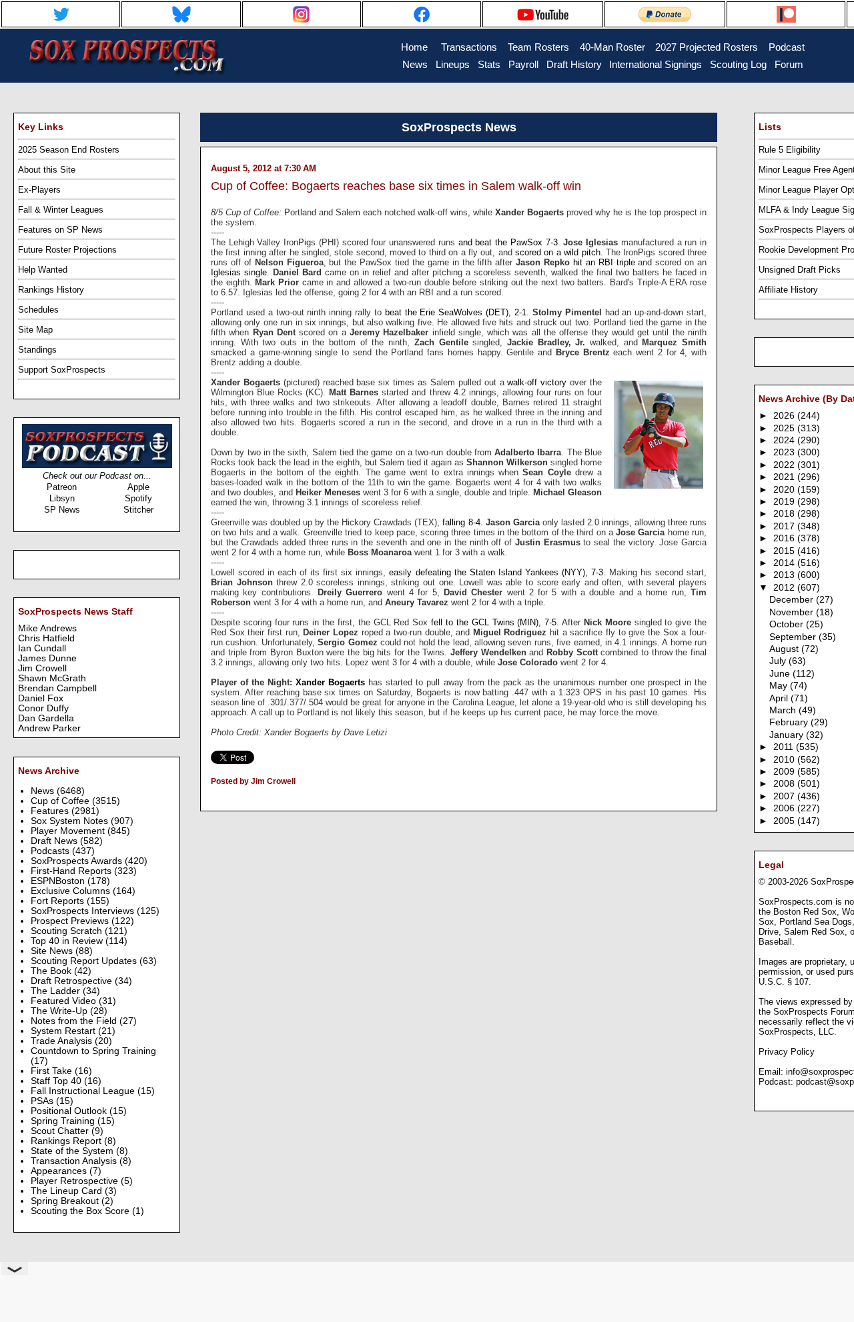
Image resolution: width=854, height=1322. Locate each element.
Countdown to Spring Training (93, 1051)
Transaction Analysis (75, 1161)
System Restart (64, 1031)
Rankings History (51, 290)
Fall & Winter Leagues (60, 210)
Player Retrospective (76, 1181)
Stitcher (138, 510)
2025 (785, 428)
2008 (785, 784)
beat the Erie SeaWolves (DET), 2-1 (455, 312)
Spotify (138, 498)
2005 (785, 821)
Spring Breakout (66, 1201)
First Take (53, 1071)
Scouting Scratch (68, 931)
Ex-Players (39, 190)
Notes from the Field (75, 1021)
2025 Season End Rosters (68, 150)
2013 (785, 575)
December (792, 600)
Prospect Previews (71, 921)
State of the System (73, 1151)
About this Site (46, 170)
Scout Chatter (61, 1131)
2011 (784, 747)
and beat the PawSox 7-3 (508, 242)
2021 (785, 477)
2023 (785, 452)
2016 (785, 538)
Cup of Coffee (61, 801)
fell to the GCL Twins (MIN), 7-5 (493, 622)
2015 (785, 551)
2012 (785, 588)
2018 (785, 514)
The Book (52, 971)
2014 (785, 563)
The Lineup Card (68, 1191)
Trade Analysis (63, 1041)
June (781, 674)
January (787, 735)
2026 (785, 416)
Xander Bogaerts (330, 682)
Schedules (38, 310)
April (780, 698)
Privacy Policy (787, 1052)
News (44, 791)
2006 (785, 808)
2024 (785, 440)
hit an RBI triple (604, 262)
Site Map (35, 330)
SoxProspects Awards (78, 861)
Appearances (60, 1171)
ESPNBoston (59, 881)
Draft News (55, 841)
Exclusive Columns (72, 891)
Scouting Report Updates (85, 961)
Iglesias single (239, 272)
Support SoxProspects (61, 370)
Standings (37, 350)
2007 (785, 796)
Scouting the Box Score (81, 1211)
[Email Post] (212, 798)
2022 (785, 465)
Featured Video (65, 1001)
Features (51, 811)
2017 (785, 526)
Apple (138, 487)
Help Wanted (42, 270)
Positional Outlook (70, 1111)
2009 (785, 772)
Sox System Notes (71, 821)
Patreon (62, 487)
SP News (62, 510)
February (790, 722)
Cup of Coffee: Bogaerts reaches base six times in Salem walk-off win (396, 186)
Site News (53, 951)
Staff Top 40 (57, 1081)
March (784, 710)
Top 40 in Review (68, 941)
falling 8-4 (461, 522)
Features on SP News (60, 230)
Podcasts (51, 851)
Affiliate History (788, 290)
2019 (785, 502)
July (779, 661)
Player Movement (69, 831)
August (785, 649)
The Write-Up (60, 1011)
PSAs (43, 1101)
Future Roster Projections (67, 250)
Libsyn (62, 498)
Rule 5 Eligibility (790, 150)
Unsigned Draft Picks (800, 270)
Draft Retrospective (73, 981)
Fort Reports (59, 901)
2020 (785, 490)
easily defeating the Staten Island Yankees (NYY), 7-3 (495, 572)
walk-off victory (536, 382)
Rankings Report (67, 1141)
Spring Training (64, 1121)
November (792, 612)
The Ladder (57, 991)
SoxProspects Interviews (84, 911)
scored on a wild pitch (557, 252)
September (794, 637)
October (787, 624)
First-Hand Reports (72, 871)
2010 (785, 760)
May (779, 686)
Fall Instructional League (84, 1091)
